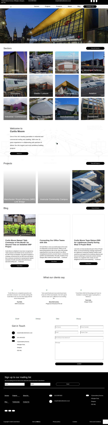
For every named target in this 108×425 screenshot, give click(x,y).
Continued (21, 261)
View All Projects (95, 163)
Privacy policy (56, 421)
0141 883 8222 (58, 395)
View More (19, 265)
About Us (19, 153)
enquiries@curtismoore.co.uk (24, 332)
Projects (47, 6)
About (70, 6)
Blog (79, 6)
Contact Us (90, 6)
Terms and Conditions (95, 421)
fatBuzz (38, 421)
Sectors (36, 6)
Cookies (75, 421)
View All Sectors (95, 48)
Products (59, 6)
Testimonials (16, 402)
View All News (95, 208)
